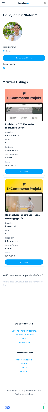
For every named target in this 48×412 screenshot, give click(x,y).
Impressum (24, 342)
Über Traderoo (24, 359)
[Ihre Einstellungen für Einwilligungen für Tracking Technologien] (43, 407)
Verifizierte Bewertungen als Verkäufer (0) (22, 283)
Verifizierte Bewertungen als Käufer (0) (23, 275)
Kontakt (24, 371)
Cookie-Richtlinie (24, 334)
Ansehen (24, 171)
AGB (24, 338)
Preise (24, 363)
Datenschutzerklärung (24, 330)
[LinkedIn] (4, 68)
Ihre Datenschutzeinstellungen (25, 407)
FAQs (24, 367)
